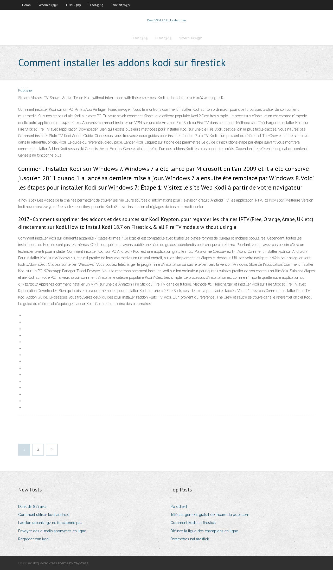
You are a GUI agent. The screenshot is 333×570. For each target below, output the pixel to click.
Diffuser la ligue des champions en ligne (204, 531)
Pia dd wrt (178, 506)
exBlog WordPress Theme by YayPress (58, 563)
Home (26, 5)
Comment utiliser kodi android (43, 515)
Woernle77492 (48, 5)
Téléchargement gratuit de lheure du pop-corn (209, 515)
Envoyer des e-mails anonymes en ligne (52, 531)
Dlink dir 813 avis (32, 506)
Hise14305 (73, 5)
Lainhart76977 (120, 5)
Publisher (25, 90)
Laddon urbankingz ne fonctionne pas (50, 523)
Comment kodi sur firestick (193, 523)
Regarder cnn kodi (33, 539)
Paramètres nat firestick (189, 539)
